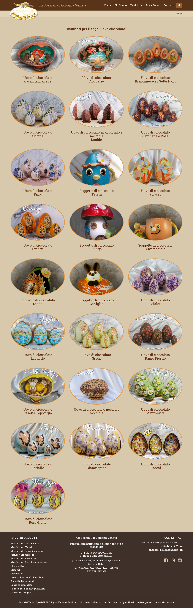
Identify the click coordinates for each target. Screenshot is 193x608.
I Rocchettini (18, 566)
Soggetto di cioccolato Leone (38, 302)
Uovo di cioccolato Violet (155, 302)
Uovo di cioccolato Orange (37, 247)
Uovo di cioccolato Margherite (155, 411)
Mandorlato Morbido (22, 554)
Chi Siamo (120, 5)
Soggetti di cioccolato (23, 581)
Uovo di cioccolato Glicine (37, 134)
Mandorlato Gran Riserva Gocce (29, 562)
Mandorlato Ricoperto (23, 558)
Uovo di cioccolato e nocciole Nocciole (96, 411)
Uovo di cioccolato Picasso (155, 192)
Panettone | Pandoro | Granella (28, 588)
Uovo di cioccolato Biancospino (96, 466)
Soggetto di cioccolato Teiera (96, 192)
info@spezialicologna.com (163, 549)
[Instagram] (172, 560)
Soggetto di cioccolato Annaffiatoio (155, 247)
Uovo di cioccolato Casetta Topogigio (37, 411)
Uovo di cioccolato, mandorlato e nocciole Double (96, 136)
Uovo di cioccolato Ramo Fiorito (155, 357)
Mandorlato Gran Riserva (25, 543)
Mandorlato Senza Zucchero (27, 550)
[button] (179, 5)
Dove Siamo (153, 5)
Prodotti (135, 5)
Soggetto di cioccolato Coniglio (96, 302)
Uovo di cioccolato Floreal (155, 466)
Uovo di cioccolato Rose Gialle (37, 521)
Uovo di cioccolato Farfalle (37, 466)
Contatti (169, 5)
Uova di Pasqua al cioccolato (27, 577)
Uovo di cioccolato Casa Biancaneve (37, 79)
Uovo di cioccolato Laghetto (37, 357)
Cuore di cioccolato (21, 584)
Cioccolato (17, 573)
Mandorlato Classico (22, 547)
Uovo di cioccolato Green (96, 357)
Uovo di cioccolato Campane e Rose (155, 134)
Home (107, 5)
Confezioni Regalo (21, 592)
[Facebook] (165, 560)
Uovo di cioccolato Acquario (96, 79)
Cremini (15, 569)
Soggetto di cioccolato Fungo (96, 247)
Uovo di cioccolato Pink (37, 192)
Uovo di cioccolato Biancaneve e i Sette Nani (155, 79)
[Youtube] (179, 560)
